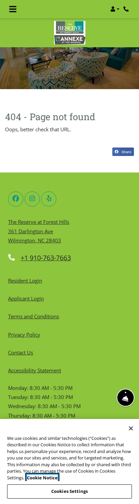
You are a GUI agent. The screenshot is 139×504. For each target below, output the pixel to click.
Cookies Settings (69, 491)
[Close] (130, 428)
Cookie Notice (42, 478)
